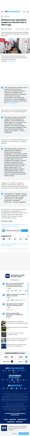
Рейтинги (19, 422)
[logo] (13, 11)
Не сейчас (14, 433)
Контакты (12, 419)
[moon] (24, 11)
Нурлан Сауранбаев (12, 102)
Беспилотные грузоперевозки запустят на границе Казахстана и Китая (14, 225)
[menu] (2, 11)
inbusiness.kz (11, 61)
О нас (6, 419)
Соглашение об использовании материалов (15, 414)
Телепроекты (21, 419)
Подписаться (24, 433)
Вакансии (11, 422)
